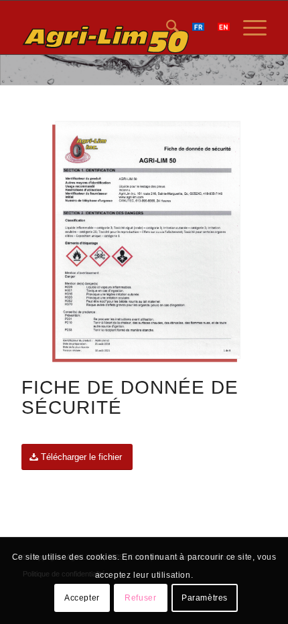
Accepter (82, 598)
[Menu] (248, 27)
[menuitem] (166, 27)
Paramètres (205, 598)
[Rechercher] (166, 27)
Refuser (140, 598)
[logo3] (119, 27)
